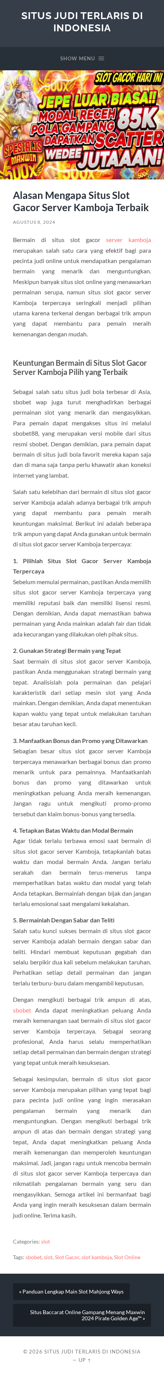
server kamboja (128, 239)
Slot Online (127, 1257)
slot (45, 1242)
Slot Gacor (67, 1257)
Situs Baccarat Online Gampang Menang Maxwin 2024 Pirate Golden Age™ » (87, 1315)
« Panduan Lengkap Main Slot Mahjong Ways (71, 1292)
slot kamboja (97, 1257)
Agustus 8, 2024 (34, 222)
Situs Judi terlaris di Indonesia (82, 22)
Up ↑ (85, 1360)
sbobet (22, 1010)
